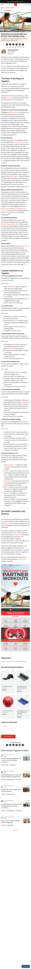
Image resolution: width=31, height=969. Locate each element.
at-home (3, 779)
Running (6, 493)
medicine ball (11, 348)
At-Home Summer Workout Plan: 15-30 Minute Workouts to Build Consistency (11, 806)
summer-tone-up (10, 794)
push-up (19, 372)
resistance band (25, 402)
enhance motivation (19, 142)
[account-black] (29, 4)
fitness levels (17, 535)
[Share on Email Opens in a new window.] (20, 44)
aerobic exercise (6, 208)
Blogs (2, 7)
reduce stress (26, 246)
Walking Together (9, 465)
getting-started (4, 765)
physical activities (13, 112)
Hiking (5, 487)
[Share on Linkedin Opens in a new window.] (13, 44)
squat (16, 320)
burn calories (9, 523)
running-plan (12, 765)
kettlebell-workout (10, 779)
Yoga (5, 475)
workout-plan (19, 810)
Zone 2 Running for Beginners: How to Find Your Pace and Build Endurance (11, 760)
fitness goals (14, 176)
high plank (12, 287)
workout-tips (18, 779)
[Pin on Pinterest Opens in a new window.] (17, 44)
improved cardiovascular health (10, 224)
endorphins (9, 98)
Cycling (6, 471)
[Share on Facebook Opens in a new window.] (7, 44)
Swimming (7, 481)
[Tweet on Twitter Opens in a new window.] (10, 44)
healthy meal (22, 559)
